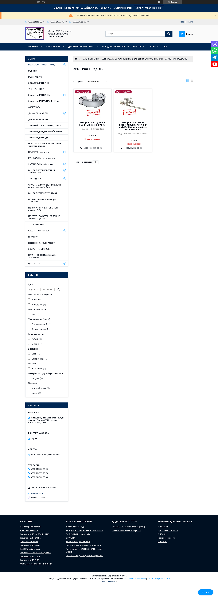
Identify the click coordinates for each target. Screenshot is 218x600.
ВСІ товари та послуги (30, 527)
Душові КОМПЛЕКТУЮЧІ (81, 46)
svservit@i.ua (37, 493)
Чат (208, 592)
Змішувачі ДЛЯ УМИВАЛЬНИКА (43, 101)
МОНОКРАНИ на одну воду (41, 158)
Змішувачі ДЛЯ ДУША (30, 556)
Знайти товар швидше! (149, 8)
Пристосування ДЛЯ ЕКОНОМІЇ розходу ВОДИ (43, 209)
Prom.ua (123, 576)
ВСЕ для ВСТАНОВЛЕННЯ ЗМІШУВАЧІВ (84, 530)
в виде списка (191, 81)
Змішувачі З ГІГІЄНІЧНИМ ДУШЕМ (44, 125)
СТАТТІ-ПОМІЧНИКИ (38, 231)
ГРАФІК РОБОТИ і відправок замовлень (42, 256)
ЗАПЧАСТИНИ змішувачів (40, 164)
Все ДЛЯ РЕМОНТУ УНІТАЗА (42, 193)
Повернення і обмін (166, 538)
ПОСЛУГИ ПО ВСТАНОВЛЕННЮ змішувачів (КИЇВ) (44, 217)
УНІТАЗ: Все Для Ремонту (78, 541)
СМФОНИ (70, 538)
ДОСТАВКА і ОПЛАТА (168, 530)
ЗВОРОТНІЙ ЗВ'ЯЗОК (39, 249)
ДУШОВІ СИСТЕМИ (38, 119)
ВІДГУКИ (154, 46)
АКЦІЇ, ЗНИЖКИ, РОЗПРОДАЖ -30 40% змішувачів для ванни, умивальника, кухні (123, 59)
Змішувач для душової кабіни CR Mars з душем (92, 123)
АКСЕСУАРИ (34, 107)
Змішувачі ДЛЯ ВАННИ (39, 95)
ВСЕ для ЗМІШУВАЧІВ (113, 46)
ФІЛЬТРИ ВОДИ (36, 89)
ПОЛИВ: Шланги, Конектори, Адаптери (42, 200)
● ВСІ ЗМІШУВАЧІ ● (29, 530)
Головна (33, 46)
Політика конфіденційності (158, 578)
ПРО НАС (33, 237)
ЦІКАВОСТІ (34, 263)
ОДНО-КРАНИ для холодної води (36, 564)
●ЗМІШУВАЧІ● (53, 46)
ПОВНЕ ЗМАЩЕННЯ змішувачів (126, 530)
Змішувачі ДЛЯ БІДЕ (38, 137)
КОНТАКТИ (138, 46)
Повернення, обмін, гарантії (42, 243)
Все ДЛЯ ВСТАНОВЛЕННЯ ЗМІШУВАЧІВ (41, 171)
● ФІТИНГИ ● (34, 179)
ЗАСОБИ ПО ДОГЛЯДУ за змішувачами (84, 556)
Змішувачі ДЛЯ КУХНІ (38, 83)
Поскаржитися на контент (135, 578)
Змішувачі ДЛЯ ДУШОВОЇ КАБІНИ (45, 131)
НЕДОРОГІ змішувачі (38, 152)
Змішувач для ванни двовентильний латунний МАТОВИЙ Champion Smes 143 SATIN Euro (133, 126)
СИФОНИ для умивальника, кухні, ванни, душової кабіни (44, 186)
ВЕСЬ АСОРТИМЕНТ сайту (41, 65)
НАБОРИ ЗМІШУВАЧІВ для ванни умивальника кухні (44, 144)
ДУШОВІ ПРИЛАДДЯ (75, 527)
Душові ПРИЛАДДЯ (38, 113)
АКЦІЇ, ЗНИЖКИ (36, 224)
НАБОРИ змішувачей (30, 549)
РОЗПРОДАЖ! (35, 77)
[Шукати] (168, 34)
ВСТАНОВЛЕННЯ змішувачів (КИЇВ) (128, 527)
